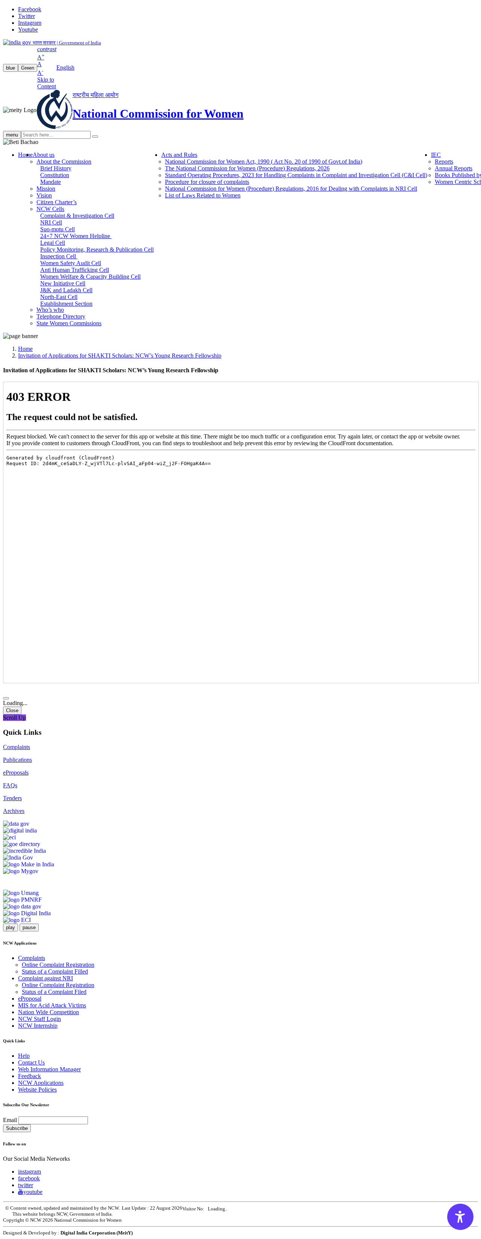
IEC (436, 155)
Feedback (29, 1076)
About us (43, 155)
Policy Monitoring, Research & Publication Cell (97, 249)
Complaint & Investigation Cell (77, 215)
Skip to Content (46, 82)
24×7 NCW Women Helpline (76, 236)
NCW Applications (41, 1083)
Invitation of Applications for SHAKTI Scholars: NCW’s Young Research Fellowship (119, 355)
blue (10, 68)
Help (24, 1055)
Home (25, 155)
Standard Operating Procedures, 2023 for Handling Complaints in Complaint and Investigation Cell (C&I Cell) (296, 175)
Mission (45, 188)
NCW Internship (37, 1025)
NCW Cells (50, 209)
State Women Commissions (68, 323)
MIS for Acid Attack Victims (52, 1005)
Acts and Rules (179, 155)
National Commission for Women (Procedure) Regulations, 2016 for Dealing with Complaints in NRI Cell (291, 188)
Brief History (55, 168)
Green (27, 68)
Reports (444, 161)
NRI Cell (51, 222)
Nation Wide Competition (48, 1012)
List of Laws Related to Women (202, 195)
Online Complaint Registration (58, 964)
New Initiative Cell (62, 283)
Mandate (50, 182)
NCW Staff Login (39, 1019)
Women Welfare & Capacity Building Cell (90, 276)
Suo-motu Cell (57, 229)
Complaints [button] (31, 958)
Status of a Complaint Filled (55, 971)
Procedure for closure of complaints (207, 182)
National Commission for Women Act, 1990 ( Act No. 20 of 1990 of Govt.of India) (263, 161)
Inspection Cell (58, 256)
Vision (44, 195)
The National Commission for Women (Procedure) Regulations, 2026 (247, 168)
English (65, 67)
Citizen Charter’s (56, 202)
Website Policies (37, 1089)
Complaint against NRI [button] (45, 978)
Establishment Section (66, 303)
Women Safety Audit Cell (70, 263)
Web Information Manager (49, 1069)
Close (12, 710)
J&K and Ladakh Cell (66, 290)
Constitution (54, 175)
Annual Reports (453, 168)
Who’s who (50, 309)
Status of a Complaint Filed (54, 992)
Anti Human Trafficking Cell (74, 270)
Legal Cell (52, 243)
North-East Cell (58, 297)
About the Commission (63, 161)
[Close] (6, 698)
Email (10, 1120)
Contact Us (31, 1062)
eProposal (29, 998)
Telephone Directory (60, 316)
